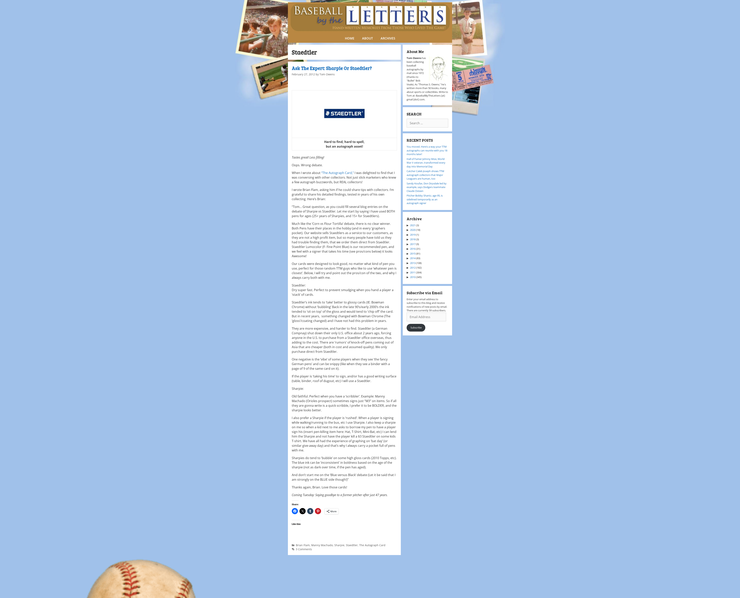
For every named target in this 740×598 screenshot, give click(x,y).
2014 (412, 258)
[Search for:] (427, 123)
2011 (412, 272)
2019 (412, 234)
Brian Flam (303, 545)
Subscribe (416, 327)
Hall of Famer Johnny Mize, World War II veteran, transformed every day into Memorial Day (426, 162)
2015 (412, 253)
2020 (412, 230)
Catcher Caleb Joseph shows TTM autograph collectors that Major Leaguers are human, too (425, 174)
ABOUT (367, 38)
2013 (412, 263)
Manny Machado (322, 545)
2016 (412, 248)
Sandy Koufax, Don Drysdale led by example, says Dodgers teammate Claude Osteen (427, 187)
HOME (349, 38)
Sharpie (339, 545)
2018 (412, 239)
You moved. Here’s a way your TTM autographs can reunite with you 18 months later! (427, 150)
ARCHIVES (388, 38)
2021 (412, 225)
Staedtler (352, 545)
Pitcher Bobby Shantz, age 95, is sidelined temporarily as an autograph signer (425, 199)
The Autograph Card (372, 545)
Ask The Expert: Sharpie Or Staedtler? (332, 68)
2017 (412, 244)
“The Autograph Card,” (337, 173)
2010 (412, 277)
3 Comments (304, 549)
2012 (412, 267)
